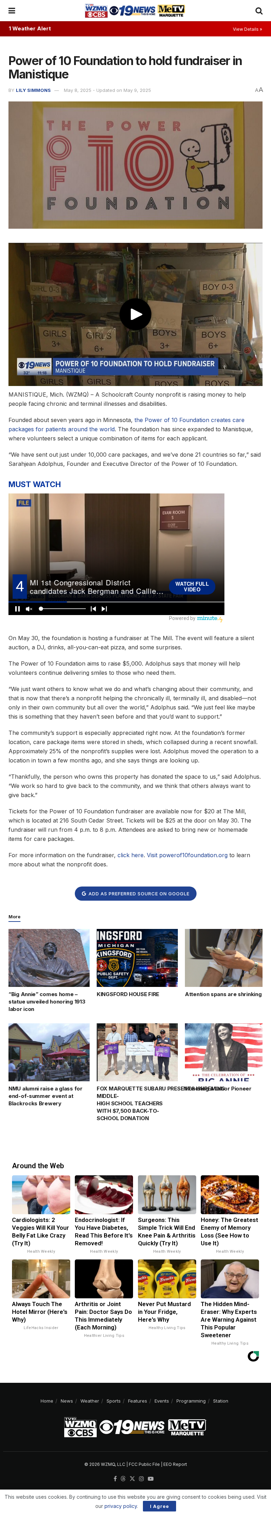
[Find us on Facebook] (115, 1479)
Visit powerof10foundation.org (187, 855)
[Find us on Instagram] (141, 1479)
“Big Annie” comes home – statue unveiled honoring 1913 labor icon (46, 1001)
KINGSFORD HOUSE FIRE (128, 994)
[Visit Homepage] (135, 11)
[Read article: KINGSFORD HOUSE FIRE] (137, 958)
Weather (89, 1401)
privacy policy (120, 1506)
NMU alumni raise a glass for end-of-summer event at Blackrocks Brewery (45, 1096)
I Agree (159, 1506)
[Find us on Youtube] (150, 1479)
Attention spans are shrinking (223, 994)
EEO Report (175, 1464)
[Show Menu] (11, 10)
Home (47, 1401)
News (67, 1401)
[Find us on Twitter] (132, 1479)
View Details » (247, 29)
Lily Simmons (33, 90)
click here (131, 855)
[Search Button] (259, 10)
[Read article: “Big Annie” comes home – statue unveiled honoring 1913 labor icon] (49, 958)
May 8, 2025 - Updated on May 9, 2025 (107, 90)
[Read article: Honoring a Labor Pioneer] (225, 1052)
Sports (114, 1401)
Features (137, 1401)
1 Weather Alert (30, 28)
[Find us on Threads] (123, 1479)
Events (162, 1401)
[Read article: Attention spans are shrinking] (225, 958)
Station (220, 1401)
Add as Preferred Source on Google (138, 893)
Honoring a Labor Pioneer (218, 1088)
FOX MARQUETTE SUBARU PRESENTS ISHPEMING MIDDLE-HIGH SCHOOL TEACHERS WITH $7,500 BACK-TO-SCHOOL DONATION (161, 1103)
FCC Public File (144, 1464)
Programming (191, 1401)
